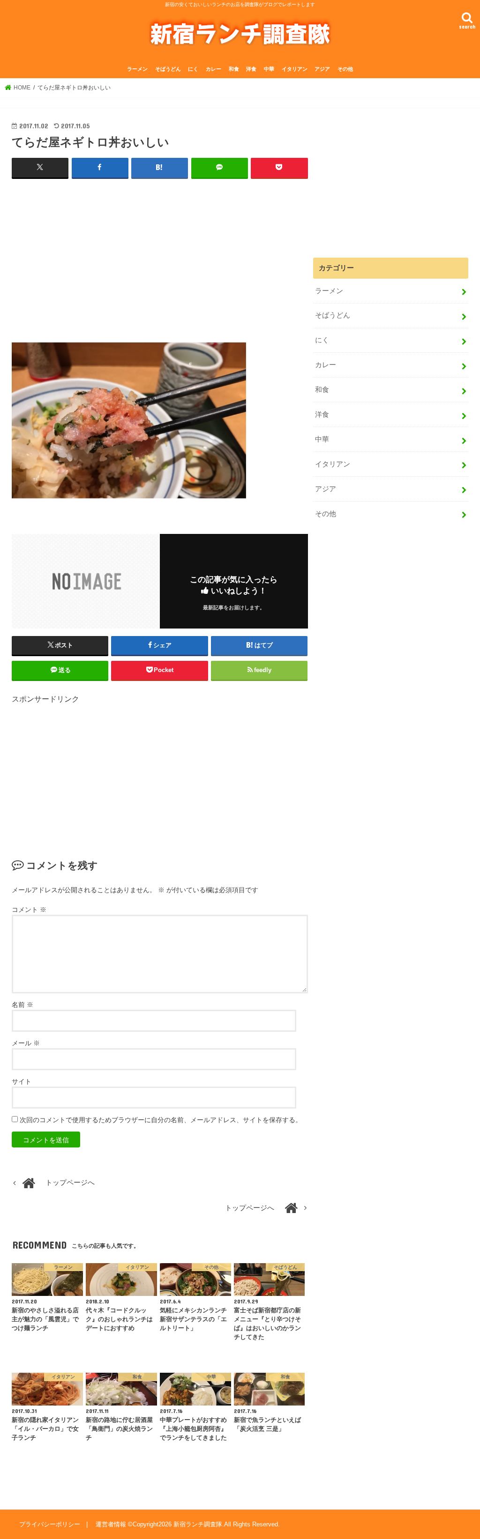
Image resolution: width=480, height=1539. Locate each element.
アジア (322, 69)
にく (193, 69)
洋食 (251, 69)
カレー (213, 69)
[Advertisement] (160, 254)
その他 (345, 69)
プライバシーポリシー (49, 1524)
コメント (29, 909)
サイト (21, 1081)
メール (26, 1043)
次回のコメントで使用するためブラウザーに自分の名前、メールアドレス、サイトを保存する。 (161, 1120)
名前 (22, 1004)
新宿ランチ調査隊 (197, 1524)
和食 (234, 69)
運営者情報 (111, 1524)
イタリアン (295, 69)
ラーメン (137, 69)
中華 (269, 69)
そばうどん (168, 69)
